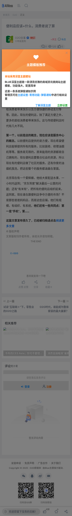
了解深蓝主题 (43, 105)
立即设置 (62, 105)
